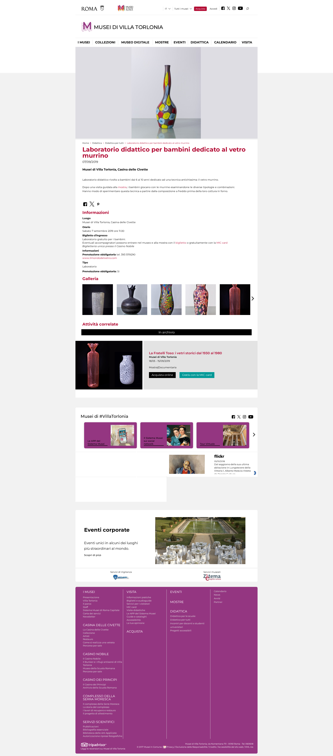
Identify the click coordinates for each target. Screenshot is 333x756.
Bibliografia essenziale (95, 729)
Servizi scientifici (98, 722)
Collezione (89, 633)
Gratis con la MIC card (197, 375)
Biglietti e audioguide (139, 600)
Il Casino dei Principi (94, 684)
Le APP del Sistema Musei (96, 442)
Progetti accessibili (180, 630)
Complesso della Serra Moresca (99, 698)
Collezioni (105, 42)
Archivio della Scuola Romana (100, 687)
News (217, 594)
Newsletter (89, 616)
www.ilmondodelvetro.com (99, 258)
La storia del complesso (96, 707)
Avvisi (217, 598)
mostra (122, 187)
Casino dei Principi (100, 679)
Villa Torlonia (90, 600)
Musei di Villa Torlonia (128, 27)
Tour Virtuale (207, 443)
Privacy (170, 747)
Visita (247, 42)
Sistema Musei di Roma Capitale (101, 610)
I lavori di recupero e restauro (99, 710)
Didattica (200, 42)
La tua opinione (135, 623)
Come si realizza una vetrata (99, 642)
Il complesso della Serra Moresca (101, 704)
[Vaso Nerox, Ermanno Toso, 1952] (132, 305)
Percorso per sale (92, 645)
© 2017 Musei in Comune (149, 747)
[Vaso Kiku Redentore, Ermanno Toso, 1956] (200, 310)
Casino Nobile (96, 654)
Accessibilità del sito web (230, 747)
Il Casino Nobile (92, 658)
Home (85, 143)
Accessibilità (134, 619)
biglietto (181, 242)
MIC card (222, 242)
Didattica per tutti (114, 143)
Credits (212, 747)
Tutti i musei (181, 8)
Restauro (88, 639)
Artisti (86, 636)
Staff (85, 607)
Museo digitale (135, 42)
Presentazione (91, 597)
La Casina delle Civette (96, 629)
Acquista (200, 8)
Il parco (87, 603)
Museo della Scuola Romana (99, 668)
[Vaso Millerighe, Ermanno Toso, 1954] (235, 307)
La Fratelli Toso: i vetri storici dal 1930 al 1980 (185, 353)
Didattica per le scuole (182, 616)
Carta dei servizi (92, 613)
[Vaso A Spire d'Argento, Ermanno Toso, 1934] (97, 307)
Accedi (213, 8)
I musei (84, 42)
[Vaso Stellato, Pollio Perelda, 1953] (166, 306)
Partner (218, 602)
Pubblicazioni (91, 726)
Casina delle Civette (101, 625)
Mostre (162, 42)
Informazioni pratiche (139, 597)
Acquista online (162, 375)
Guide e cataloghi (137, 616)
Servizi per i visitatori (138, 603)
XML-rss (249, 747)
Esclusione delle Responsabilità (191, 747)
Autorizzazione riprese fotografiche (102, 736)
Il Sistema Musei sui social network (153, 441)
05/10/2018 (232, 467)
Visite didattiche (136, 610)
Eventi (180, 42)
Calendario (225, 42)
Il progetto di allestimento (97, 713)
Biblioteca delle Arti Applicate (100, 733)
